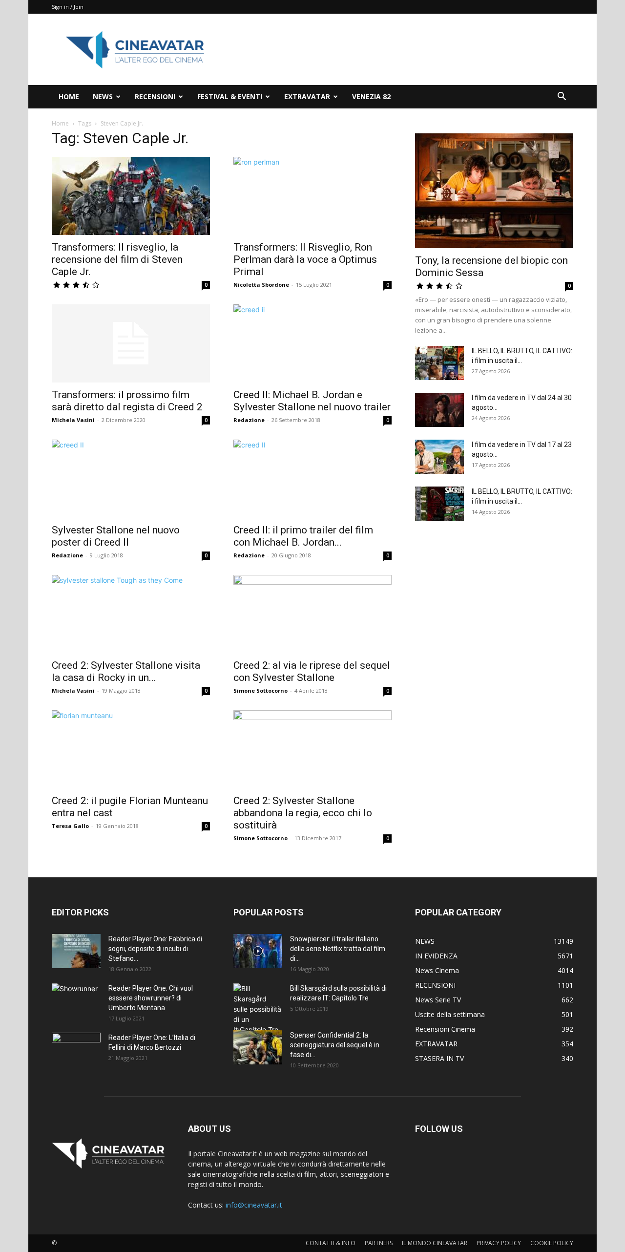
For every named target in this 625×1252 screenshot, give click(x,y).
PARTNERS (379, 1243)
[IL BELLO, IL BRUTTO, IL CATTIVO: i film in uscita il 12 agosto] (439, 504)
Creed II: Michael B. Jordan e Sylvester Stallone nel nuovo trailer (312, 401)
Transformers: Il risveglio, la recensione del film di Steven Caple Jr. (117, 259)
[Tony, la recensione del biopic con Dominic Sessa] (494, 190)
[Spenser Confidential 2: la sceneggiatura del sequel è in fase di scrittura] (257, 1047)
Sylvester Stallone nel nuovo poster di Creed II (116, 536)
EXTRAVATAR (307, 96)
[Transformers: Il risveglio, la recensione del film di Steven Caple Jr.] (131, 196)
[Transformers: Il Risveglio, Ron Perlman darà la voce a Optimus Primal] (312, 196)
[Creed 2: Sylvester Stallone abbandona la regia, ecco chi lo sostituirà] (312, 749)
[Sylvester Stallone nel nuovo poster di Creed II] (131, 479)
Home (60, 123)
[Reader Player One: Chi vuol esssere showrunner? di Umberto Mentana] (76, 1000)
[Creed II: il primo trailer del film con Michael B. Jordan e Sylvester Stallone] (312, 479)
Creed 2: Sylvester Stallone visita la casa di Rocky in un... (126, 671)
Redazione (249, 420)
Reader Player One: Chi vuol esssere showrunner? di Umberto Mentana (150, 998)
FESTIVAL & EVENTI (229, 96)
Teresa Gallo (70, 825)
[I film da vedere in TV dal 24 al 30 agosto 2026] (439, 410)
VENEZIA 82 (371, 96)
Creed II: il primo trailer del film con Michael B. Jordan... (303, 536)
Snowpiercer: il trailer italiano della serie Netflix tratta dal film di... (337, 948)
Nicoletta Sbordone (261, 284)
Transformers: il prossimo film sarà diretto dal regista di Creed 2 (127, 401)
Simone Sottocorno (260, 690)
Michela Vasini (73, 420)
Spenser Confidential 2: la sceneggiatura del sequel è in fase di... (334, 1045)
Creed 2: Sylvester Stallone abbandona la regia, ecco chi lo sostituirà (302, 813)
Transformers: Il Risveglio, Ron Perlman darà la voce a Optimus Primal (305, 259)
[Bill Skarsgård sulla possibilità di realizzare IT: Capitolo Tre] (257, 1009)
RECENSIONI (155, 96)
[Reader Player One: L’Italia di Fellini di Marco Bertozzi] (76, 1050)
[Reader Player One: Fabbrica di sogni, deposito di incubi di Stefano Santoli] (76, 951)
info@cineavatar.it (254, 1205)
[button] (561, 97)
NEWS (103, 96)
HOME (69, 96)
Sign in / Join (67, 6)
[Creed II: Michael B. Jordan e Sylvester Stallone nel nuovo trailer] (312, 343)
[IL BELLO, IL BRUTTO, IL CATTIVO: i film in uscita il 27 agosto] (439, 363)
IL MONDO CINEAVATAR (434, 1243)
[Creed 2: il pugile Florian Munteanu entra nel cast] (131, 749)
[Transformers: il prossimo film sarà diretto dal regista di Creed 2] (131, 343)
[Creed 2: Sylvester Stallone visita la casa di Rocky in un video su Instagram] (131, 614)
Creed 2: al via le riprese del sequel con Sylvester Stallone (311, 671)
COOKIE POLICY (551, 1243)
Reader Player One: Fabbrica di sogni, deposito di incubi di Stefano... (155, 948)
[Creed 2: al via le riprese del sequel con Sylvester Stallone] (312, 614)
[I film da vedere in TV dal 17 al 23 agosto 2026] (439, 457)
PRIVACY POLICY (499, 1243)
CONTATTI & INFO (330, 1243)
